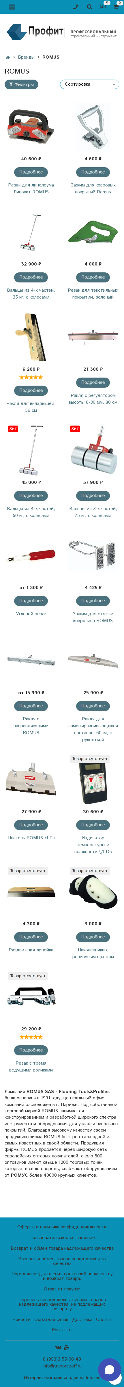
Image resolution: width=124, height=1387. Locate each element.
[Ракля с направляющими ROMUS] (31, 661)
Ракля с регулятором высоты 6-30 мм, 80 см (93, 399)
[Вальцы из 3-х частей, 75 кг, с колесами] (93, 451)
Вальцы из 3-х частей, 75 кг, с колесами (93, 512)
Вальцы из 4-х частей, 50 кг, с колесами (31, 512)
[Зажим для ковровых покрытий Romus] (93, 127)
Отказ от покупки (62, 1289)
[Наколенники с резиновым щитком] (93, 892)
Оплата (104, 1319)
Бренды (26, 57)
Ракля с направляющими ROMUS (31, 726)
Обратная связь (51, 1319)
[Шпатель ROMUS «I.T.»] (31, 780)
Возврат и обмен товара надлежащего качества (62, 1248)
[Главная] (8, 58)
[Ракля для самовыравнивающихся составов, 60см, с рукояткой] (93, 661)
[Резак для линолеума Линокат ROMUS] (31, 127)
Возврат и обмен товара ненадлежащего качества (62, 1261)
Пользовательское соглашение (62, 1237)
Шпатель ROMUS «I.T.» (31, 838)
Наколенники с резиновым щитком (93, 953)
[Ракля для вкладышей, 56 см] (31, 337)
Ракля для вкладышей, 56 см (31, 407)
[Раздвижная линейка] (31, 892)
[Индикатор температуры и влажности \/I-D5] (93, 780)
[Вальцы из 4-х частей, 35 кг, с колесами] (31, 232)
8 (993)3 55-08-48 (62, 1359)
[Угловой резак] (31, 556)
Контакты (62, 1330)
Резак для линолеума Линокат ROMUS (31, 188)
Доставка (82, 1319)
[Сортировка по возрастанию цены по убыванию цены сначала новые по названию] (89, 84)
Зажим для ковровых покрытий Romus (93, 188)
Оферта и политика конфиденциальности (62, 1227)
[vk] (58, 1347)
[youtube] (66, 1347)
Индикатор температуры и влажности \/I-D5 (93, 845)
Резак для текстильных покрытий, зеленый (93, 294)
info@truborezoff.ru (62, 1366)
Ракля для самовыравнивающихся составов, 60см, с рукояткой (93, 729)
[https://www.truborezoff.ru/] (62, 31)
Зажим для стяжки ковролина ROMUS (93, 617)
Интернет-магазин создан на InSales (62, 1378)
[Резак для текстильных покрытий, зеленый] (93, 232)
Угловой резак (31, 614)
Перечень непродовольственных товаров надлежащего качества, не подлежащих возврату (62, 1304)
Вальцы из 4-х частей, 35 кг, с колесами (31, 294)
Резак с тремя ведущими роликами (31, 1067)
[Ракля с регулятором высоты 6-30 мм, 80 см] (93, 337)
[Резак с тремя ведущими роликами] (31, 997)
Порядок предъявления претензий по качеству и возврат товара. (62, 1276)
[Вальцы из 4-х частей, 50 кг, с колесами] (31, 451)
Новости (21, 1319)
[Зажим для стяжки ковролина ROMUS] (93, 556)
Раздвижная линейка (31, 950)
